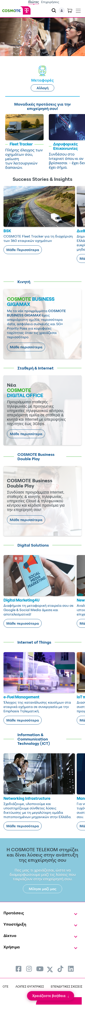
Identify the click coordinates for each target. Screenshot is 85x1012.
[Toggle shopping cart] (69, 10)
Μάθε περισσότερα (26, 347)
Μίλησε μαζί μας (42, 889)
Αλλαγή (43, 88)
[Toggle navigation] (78, 9)
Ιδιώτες (33, 2)
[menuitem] (18, 969)
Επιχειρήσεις (50, 2)
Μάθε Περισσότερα (22, 250)
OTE (5, 986)
